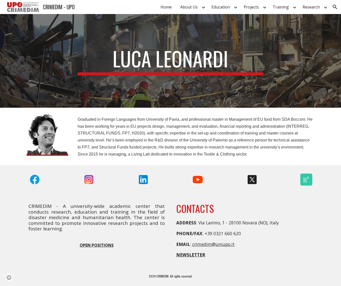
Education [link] (220, 7)
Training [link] (281, 7)
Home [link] (166, 7)
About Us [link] (189, 7)
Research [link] (311, 7)
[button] (335, 7)
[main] (170, 60)
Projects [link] (251, 7)
